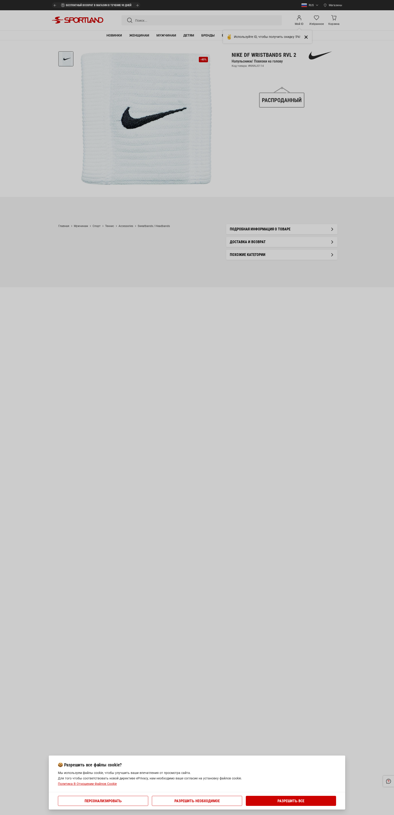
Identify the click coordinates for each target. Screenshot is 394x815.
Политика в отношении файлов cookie (87, 784)
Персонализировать (103, 801)
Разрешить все (290, 801)
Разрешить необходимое (197, 801)
